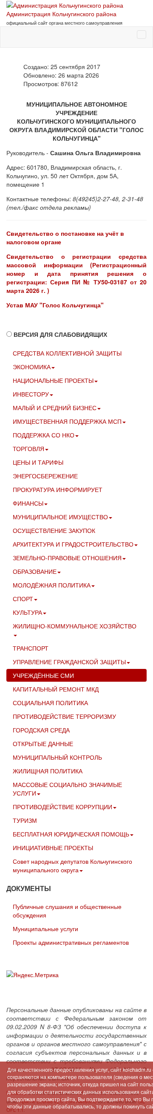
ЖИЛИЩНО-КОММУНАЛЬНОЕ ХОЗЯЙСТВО (74, 626)
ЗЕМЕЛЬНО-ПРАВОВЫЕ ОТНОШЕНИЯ (67, 557)
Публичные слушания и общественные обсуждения (67, 910)
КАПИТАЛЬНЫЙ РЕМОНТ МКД (56, 689)
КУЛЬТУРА (27, 612)
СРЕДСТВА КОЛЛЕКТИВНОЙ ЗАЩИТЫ (67, 353)
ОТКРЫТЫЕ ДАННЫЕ (43, 743)
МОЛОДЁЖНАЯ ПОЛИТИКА (52, 585)
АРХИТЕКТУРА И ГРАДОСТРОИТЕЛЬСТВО (73, 544)
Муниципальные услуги (45, 928)
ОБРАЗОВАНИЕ (35, 571)
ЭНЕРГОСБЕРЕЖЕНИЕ (45, 476)
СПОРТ (23, 598)
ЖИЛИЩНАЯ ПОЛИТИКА (47, 771)
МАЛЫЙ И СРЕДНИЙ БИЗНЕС (54, 407)
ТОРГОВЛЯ (28, 448)
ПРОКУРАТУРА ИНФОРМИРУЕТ (57, 489)
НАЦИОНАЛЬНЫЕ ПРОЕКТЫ (53, 380)
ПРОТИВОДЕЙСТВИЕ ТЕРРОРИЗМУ (64, 716)
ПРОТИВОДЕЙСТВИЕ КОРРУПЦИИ (62, 806)
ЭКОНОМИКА (32, 366)
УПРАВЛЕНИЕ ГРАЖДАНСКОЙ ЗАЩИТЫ (69, 661)
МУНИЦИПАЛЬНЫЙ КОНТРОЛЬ (57, 757)
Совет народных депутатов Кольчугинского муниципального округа (72, 865)
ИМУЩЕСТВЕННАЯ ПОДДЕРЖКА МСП (67, 421)
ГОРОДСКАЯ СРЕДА (41, 730)
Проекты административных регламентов (71, 942)
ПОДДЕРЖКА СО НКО (43, 435)
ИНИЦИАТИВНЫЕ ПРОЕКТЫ (53, 847)
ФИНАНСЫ (28, 503)
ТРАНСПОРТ (30, 648)
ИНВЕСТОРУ (31, 394)
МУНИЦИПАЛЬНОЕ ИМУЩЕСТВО (60, 516)
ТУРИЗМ (25, 820)
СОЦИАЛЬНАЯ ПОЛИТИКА (50, 702)
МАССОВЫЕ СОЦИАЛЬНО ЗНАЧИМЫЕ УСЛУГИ (67, 788)
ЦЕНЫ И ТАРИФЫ (38, 462)
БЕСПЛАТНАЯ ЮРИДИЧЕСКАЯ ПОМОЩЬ (71, 834)
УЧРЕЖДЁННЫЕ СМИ (43, 675)
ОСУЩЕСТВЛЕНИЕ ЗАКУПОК (54, 530)
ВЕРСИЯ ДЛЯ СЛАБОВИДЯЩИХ (60, 334)
